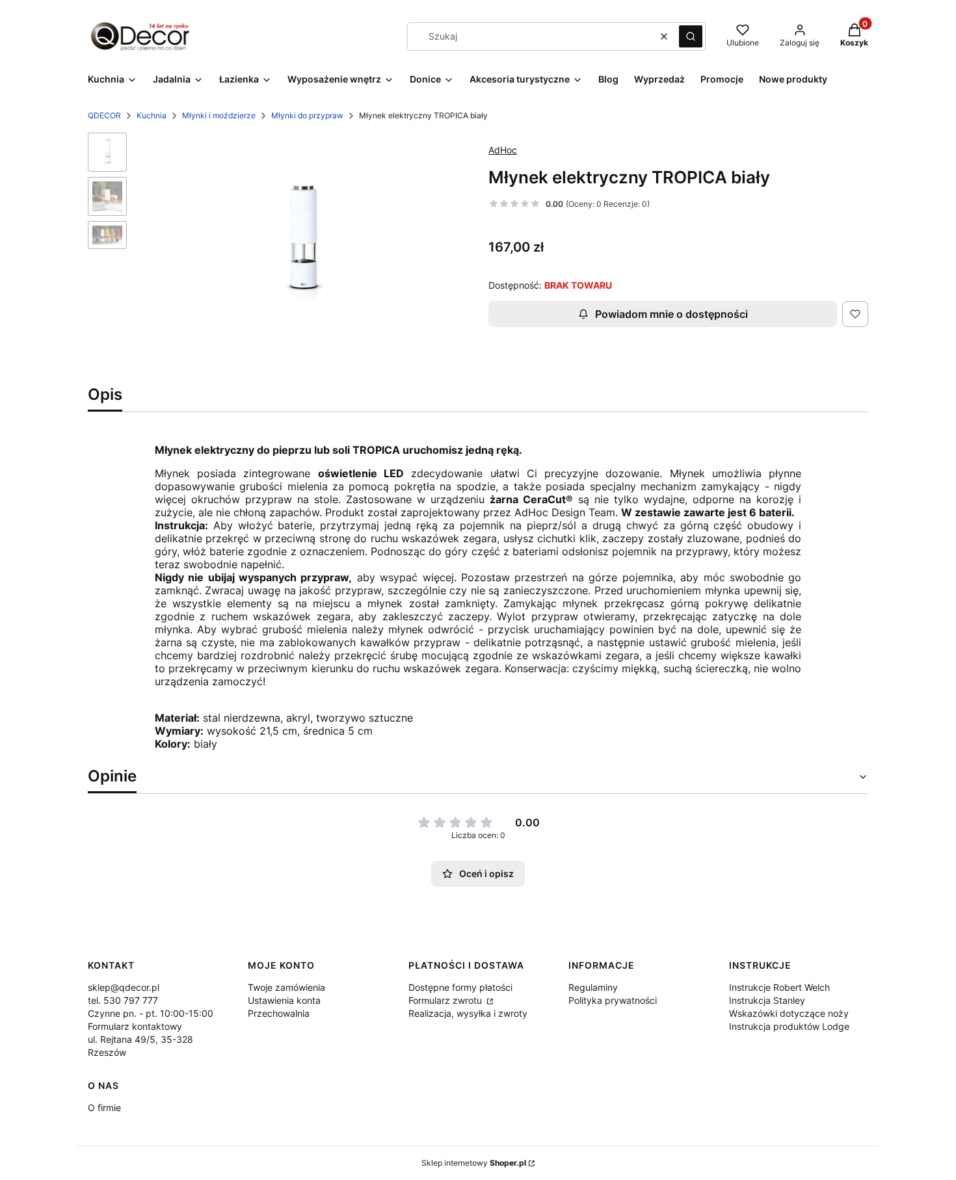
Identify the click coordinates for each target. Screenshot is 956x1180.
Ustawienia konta (284, 1000)
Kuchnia (151, 115)
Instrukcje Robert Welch (779, 987)
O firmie (104, 1107)
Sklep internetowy (473, 1163)
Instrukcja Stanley (767, 1000)
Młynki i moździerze (219, 115)
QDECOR (104, 115)
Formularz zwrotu (446, 1000)
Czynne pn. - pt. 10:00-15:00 (150, 1013)
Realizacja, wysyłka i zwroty (467, 1013)
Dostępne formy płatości (460, 987)
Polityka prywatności (612, 1000)
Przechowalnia (279, 1013)
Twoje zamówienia (286, 987)
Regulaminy (593, 987)
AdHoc (502, 149)
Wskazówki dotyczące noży (789, 1013)
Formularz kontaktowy (135, 1026)
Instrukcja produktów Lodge (789, 1026)
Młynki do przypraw (307, 115)
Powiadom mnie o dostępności (671, 314)
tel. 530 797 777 (123, 1000)
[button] (690, 36)
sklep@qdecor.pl (123, 987)
